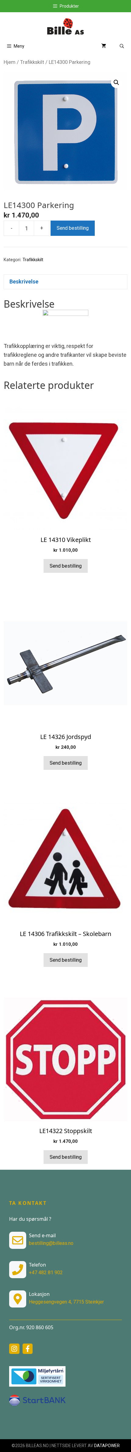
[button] (116, 82)
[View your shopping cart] (104, 46)
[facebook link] (28, 1349)
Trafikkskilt (32, 62)
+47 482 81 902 (46, 1272)
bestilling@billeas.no (51, 1243)
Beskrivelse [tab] (23, 281)
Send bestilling (73, 228)
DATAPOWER (107, 1445)
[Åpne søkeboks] (122, 46)
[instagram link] (14, 1349)
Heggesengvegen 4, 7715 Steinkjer (66, 1302)
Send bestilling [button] (66, 566)
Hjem (10, 62)
